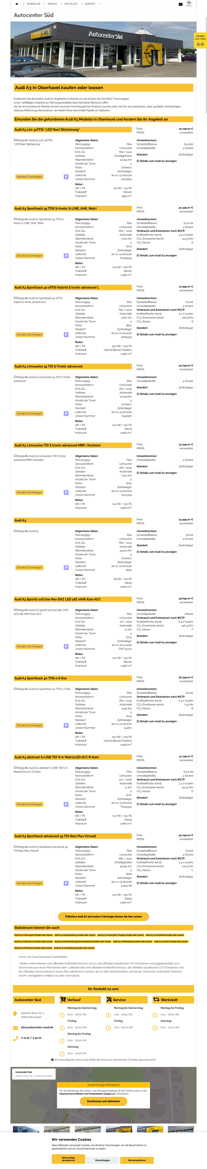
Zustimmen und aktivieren (103, 1101)
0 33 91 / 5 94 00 (31, 1037)
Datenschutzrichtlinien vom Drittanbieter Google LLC (88, 1093)
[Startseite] (189, 4)
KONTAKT (90, 4)
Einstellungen (102, 1160)
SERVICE (52, 4)
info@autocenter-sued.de (37, 1027)
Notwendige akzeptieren (68, 1159)
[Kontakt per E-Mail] (181, 4)
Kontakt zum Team (200, 37)
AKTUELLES (71, 4)
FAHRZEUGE (33, 4)
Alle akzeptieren (137, 1160)
